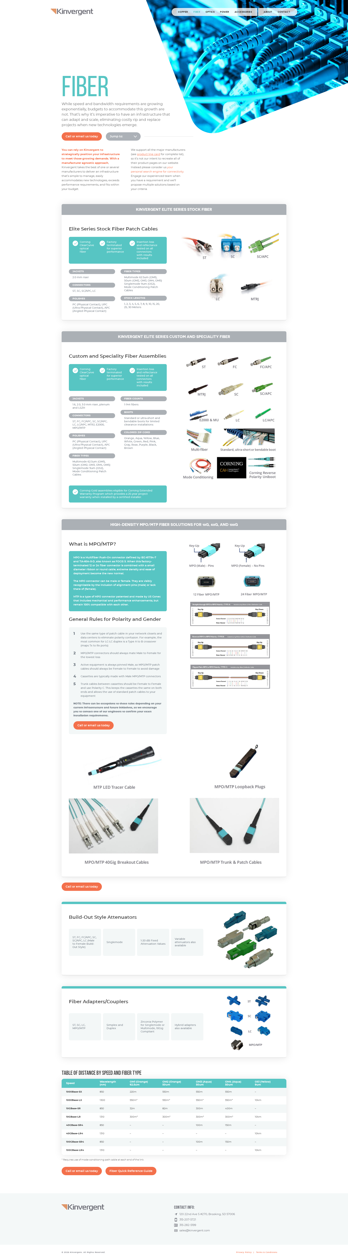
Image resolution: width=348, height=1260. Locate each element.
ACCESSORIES (243, 12)
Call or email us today (82, 136)
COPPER (183, 12)
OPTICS (210, 12)
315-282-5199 (187, 1225)
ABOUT (268, 12)
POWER (224, 12)
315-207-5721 (187, 1219)
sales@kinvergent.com (194, 1230)
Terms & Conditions (266, 1252)
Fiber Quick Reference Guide (130, 1171)
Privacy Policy (244, 1252)
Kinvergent (72, 12)
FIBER (196, 12)
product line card (148, 154)
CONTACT (284, 12)
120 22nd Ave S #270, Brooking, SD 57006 (207, 1214)
